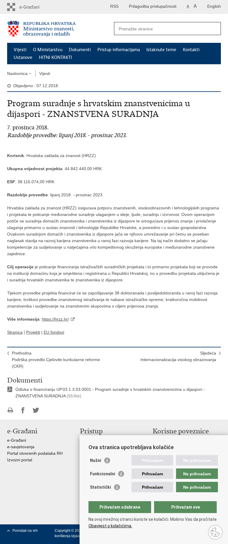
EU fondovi (54, 332)
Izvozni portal (19, 459)
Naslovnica (17, 73)
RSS (114, 6)
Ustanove (23, 57)
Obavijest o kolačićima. (110, 525)
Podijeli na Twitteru (36, 410)
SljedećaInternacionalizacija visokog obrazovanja (178, 356)
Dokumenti (80, 49)
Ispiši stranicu (10, 410)
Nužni (95, 460)
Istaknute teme (161, 49)
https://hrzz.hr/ (55, 319)
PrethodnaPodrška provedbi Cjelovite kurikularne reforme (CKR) (56, 360)
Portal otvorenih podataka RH (35, 453)
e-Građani (16, 440)
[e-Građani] (32, 7)
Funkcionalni (102, 473)
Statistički (100, 487)
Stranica (15, 332)
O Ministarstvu (47, 49)
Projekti (33, 332)
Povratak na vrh (25, 531)
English (214, 6)
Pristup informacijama (118, 49)
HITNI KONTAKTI (55, 57)
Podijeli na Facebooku (23, 410)
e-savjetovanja (20, 446)
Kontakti (191, 49)
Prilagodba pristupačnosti (152, 6)
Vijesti (20, 49)
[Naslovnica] (60, 29)
